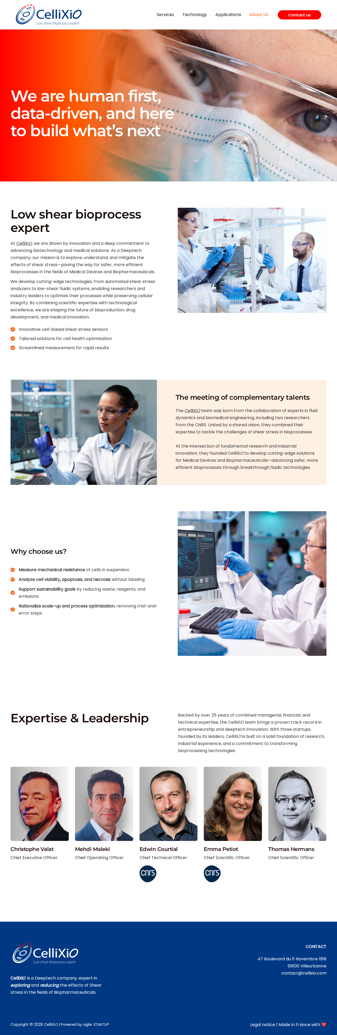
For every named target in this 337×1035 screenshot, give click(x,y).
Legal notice (262, 1025)
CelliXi (24, 243)
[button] (299, 14)
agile (95, 1024)
